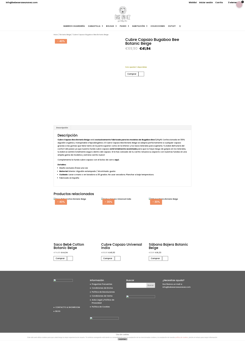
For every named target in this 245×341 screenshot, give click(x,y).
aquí (116, 159)
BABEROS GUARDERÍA (74, 26)
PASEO (123, 26)
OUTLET (172, 26)
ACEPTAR (122, 339)
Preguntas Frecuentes (102, 284)
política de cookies (181, 337)
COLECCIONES (158, 26)
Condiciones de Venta (102, 296)
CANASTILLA (94, 26)
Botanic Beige (65, 34)
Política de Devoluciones (103, 292)
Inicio (56, 34)
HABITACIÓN (138, 26)
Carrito (219, 3)
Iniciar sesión (206, 3)
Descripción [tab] (62, 127)
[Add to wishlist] (141, 74)
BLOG (57, 311)
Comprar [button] (60, 258)
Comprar (131, 74)
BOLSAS (110, 26)
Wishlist (193, 3)
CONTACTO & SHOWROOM (67, 307)
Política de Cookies (101, 306)
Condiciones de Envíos (102, 288)
